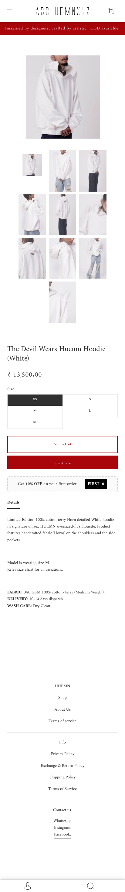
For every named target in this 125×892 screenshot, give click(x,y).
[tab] (13, 503)
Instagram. (62, 828)
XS (35, 399)
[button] (21, 95)
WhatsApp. (62, 821)
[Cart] (111, 11)
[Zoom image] (62, 95)
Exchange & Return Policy (62, 766)
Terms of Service (62, 789)
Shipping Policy (62, 777)
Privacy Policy (62, 754)
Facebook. (62, 834)
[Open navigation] (14, 11)
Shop (62, 698)
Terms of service (62, 721)
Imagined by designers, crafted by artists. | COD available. (62, 28)
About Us (63, 709)
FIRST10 (96, 484)
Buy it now (62, 463)
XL (35, 422)
